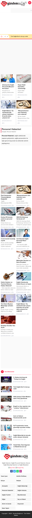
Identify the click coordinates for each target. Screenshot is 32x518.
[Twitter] (14, 471)
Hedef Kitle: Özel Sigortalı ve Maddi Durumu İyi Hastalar (21, 446)
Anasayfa (4, 131)
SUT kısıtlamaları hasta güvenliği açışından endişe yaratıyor (21, 427)
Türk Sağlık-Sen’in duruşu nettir (19, 36)
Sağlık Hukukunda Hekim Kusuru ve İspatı (23, 283)
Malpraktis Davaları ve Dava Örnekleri (23, 261)
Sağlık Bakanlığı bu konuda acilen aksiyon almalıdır (21, 436)
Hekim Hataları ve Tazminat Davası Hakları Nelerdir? (6, 284)
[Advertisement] (16, 57)
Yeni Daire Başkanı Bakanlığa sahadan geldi (7, 305)
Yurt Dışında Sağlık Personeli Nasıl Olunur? (22, 240)
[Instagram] (20, 471)
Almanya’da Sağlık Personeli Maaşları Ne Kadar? (8, 86)
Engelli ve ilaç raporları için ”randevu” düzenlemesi (21, 407)
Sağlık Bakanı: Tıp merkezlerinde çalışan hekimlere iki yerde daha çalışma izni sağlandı (7, 115)
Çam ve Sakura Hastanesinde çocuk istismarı (19, 417)
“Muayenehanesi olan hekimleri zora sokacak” (23, 112)
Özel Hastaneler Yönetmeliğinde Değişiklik (6, 197)
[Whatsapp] (17, 471)
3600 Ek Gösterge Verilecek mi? (22, 218)
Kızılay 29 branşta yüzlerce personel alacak (6, 219)
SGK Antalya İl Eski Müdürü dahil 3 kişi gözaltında (22, 397)
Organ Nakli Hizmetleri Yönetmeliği (21, 86)
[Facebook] (11, 471)
